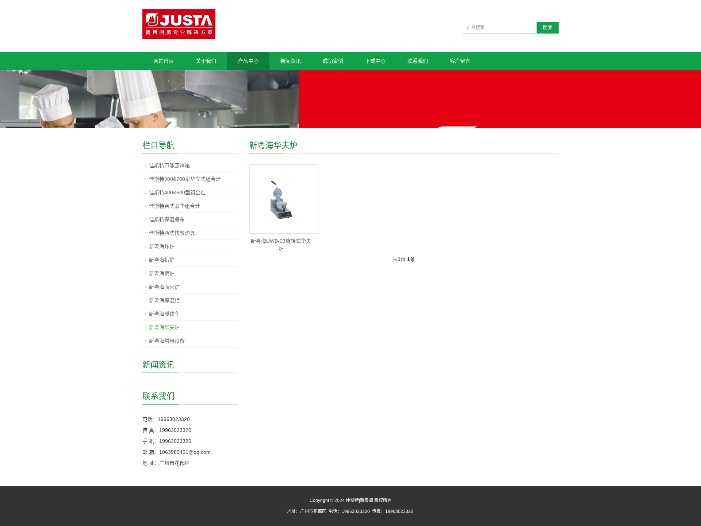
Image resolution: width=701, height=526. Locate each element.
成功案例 (333, 61)
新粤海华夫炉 (164, 327)
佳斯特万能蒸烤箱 (169, 165)
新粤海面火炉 (164, 287)
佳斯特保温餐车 (167, 219)
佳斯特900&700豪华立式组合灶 (185, 179)
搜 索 (547, 27)
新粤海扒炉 (162, 260)
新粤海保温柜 (164, 300)
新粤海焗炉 (162, 273)
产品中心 (248, 61)
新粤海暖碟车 (164, 314)
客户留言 (460, 61)
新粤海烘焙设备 (167, 341)
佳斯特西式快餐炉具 (172, 233)
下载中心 (375, 61)
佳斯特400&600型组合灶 (177, 192)
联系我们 (417, 61)
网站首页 (163, 61)
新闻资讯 (290, 61)
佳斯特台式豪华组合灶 (174, 206)
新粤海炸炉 (162, 246)
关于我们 (206, 61)
